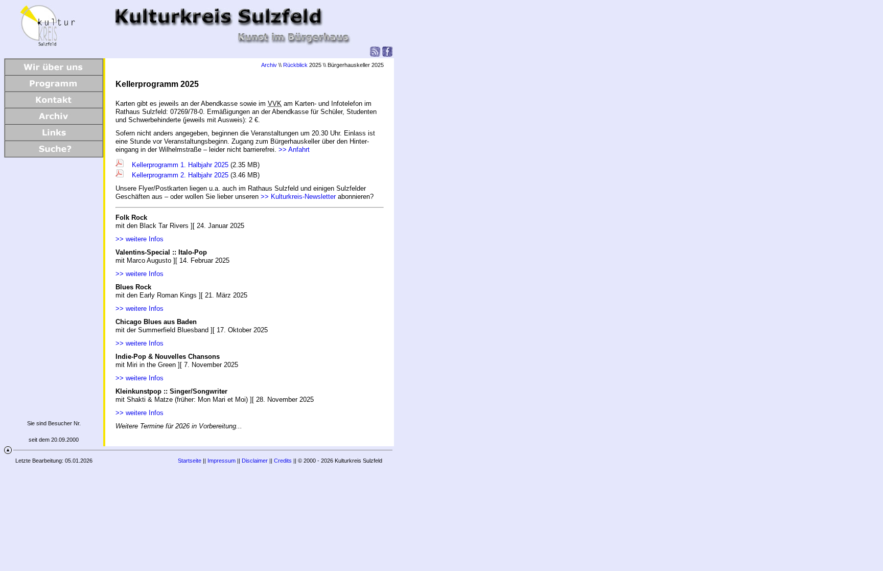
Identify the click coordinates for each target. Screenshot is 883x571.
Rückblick (295, 65)
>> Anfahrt (294, 149)
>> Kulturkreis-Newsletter (298, 196)
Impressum (221, 461)
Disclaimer (255, 461)
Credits (283, 461)
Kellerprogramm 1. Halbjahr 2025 (179, 165)
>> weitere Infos (139, 239)
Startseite (189, 461)
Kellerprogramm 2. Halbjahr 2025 (179, 175)
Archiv (269, 65)
